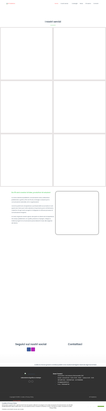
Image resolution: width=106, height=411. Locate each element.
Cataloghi (75, 3)
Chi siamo (88, 3)
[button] (2, 10)
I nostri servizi (64, 3)
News (81, 3)
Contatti (95, 3)
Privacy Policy (17, 400)
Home (56, 3)
